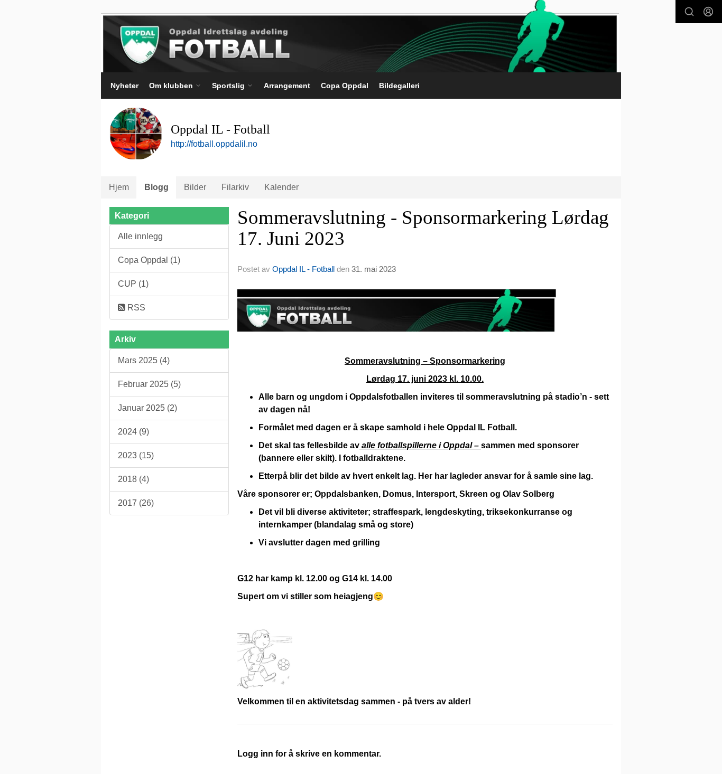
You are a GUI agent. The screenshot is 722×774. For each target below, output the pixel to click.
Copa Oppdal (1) (149, 260)
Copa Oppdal (344, 85)
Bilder (195, 187)
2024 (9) (133, 431)
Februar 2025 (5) (149, 384)
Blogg (156, 187)
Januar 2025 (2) (147, 407)
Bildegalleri (399, 85)
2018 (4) (133, 479)
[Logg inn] (708, 11)
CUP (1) (133, 283)
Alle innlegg (140, 236)
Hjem (119, 187)
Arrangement (287, 85)
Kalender (281, 187)
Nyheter (124, 85)
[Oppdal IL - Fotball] (360, 36)
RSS (135, 307)
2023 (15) (136, 455)
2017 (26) (136, 502)
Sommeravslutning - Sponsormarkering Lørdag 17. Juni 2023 (423, 228)
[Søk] (689, 11)
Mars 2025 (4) (144, 360)
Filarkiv (235, 187)
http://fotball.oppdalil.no (214, 143)
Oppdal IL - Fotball (303, 269)
